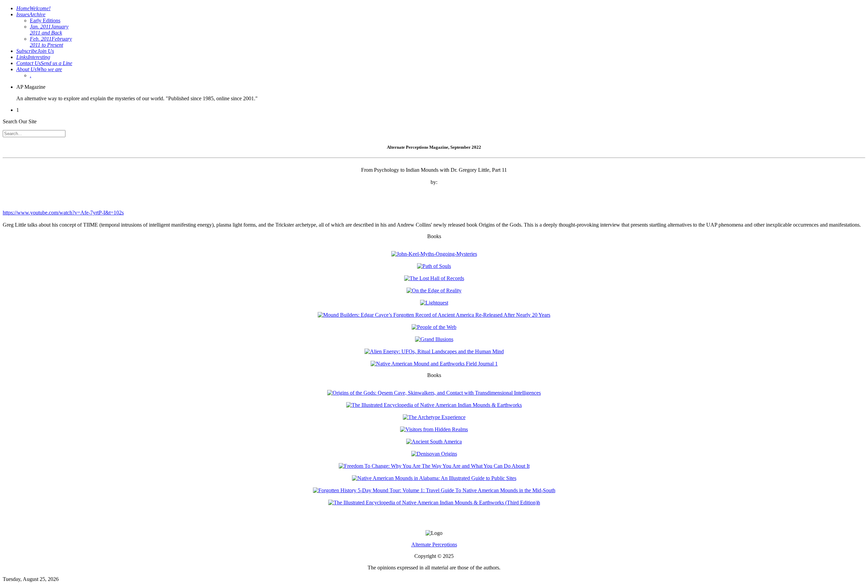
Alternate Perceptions (434, 544)
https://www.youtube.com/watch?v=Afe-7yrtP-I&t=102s (63, 212)
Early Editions (45, 20)
